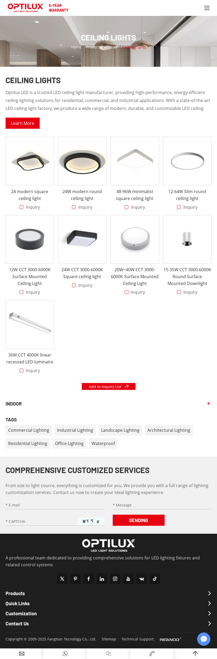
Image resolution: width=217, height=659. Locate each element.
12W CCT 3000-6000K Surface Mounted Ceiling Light (30, 276)
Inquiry (33, 207)
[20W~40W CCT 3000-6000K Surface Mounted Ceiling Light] (135, 239)
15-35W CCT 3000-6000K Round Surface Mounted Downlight (187, 276)
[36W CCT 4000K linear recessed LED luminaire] (30, 324)
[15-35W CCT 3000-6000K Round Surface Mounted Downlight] (187, 239)
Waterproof (103, 443)
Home (76, 47)
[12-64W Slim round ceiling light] (187, 161)
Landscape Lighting (120, 430)
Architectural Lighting (168, 430)
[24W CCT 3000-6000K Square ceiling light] (82, 239)
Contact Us (17, 623)
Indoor (112, 47)
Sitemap (109, 639)
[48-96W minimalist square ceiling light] (135, 161)
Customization (21, 613)
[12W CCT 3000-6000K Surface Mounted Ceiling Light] (30, 239)
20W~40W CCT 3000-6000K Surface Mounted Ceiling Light (135, 276)
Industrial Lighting (75, 430)
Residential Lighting (27, 443)
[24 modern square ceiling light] (30, 161)
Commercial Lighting (28, 430)
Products (94, 47)
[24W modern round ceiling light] (82, 161)
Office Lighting (69, 443)
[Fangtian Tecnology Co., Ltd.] (25, 8)
